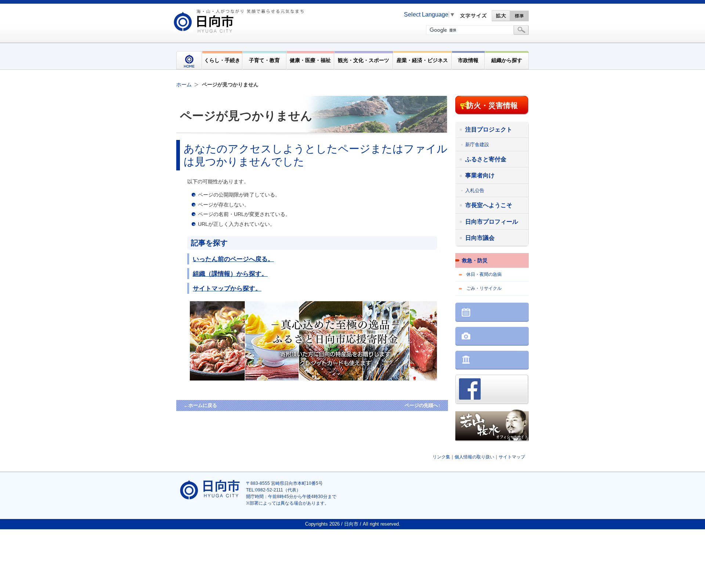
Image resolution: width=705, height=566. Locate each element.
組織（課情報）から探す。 (230, 273)
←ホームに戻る (200, 405)
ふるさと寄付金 (485, 159)
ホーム (184, 84)
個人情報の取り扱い (474, 456)
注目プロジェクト (488, 129)
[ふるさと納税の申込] (325, 379)
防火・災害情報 (492, 105)
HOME (189, 60)
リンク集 (441, 456)
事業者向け (480, 175)
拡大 (501, 15)
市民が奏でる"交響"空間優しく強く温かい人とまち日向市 (240, 21)
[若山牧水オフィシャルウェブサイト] (492, 426)
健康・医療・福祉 (310, 60)
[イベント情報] (492, 313)
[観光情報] (492, 337)
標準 (519, 15)
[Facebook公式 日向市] (492, 390)
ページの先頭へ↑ (423, 405)
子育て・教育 (264, 60)
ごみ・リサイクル (484, 288)
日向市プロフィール (491, 222)
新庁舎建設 (477, 144)
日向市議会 (480, 238)
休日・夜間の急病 (484, 274)
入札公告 (474, 190)
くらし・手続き (222, 60)
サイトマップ (512, 456)
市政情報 (468, 60)
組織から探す (506, 60)
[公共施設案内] (492, 361)
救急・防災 (475, 260)
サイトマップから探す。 (227, 288)
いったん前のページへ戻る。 (233, 259)
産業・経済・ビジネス (422, 60)
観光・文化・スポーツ (363, 60)
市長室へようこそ (488, 205)
